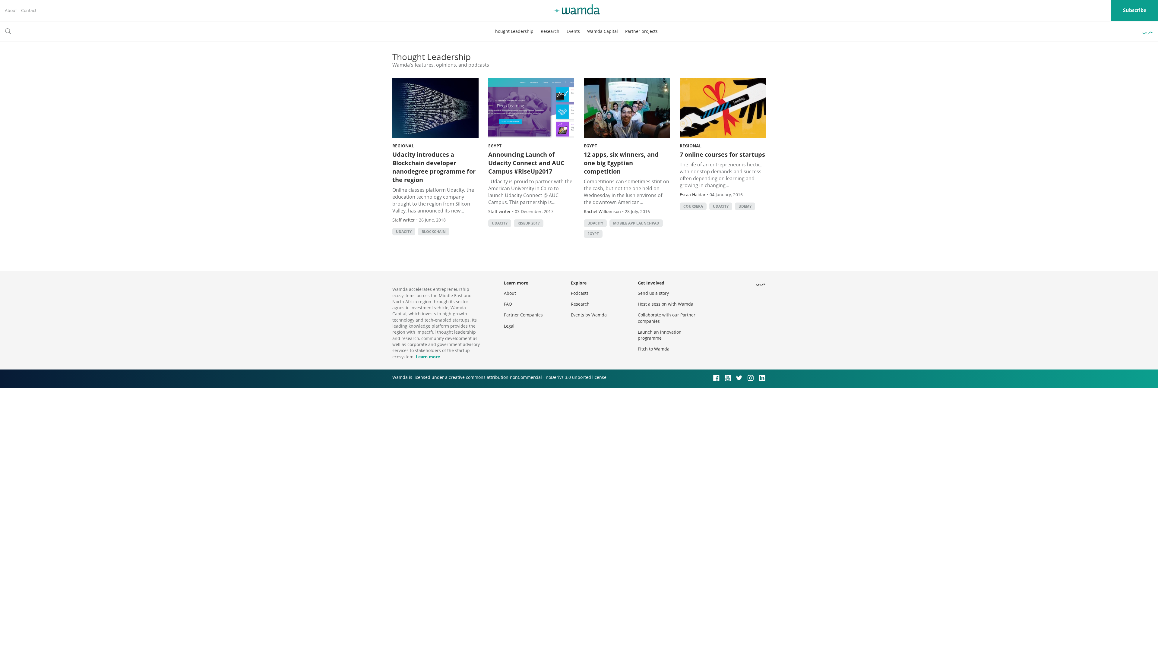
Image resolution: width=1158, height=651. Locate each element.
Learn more (428, 357)
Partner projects (641, 31)
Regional (403, 146)
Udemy (745, 206)
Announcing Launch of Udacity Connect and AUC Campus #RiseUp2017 (526, 162)
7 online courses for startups (722, 154)
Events (573, 31)
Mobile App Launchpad (636, 223)
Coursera (693, 206)
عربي (1147, 31)
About (11, 10)
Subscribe (1134, 10)
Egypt (494, 146)
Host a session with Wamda (665, 304)
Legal (509, 326)
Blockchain (434, 231)
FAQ (508, 304)
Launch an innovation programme (660, 335)
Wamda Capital (602, 31)
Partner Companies (523, 315)
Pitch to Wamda (653, 349)
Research (550, 31)
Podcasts (580, 293)
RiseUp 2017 (528, 223)
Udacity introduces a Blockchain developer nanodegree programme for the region (434, 167)
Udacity (404, 231)
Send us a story (653, 293)
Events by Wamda (589, 315)
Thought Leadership (513, 31)
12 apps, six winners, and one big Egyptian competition (621, 162)
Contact (28, 10)
